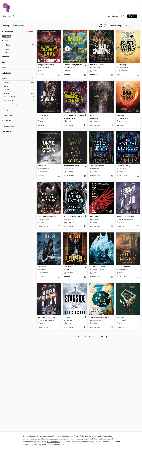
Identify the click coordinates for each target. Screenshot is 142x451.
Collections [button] (18, 16)
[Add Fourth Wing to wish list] (138, 75)
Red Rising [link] (94, 216)
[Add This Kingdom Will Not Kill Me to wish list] (111, 327)
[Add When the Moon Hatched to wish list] (85, 226)
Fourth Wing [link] (121, 65)
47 (102, 336)
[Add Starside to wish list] (85, 327)
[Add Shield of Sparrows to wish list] (111, 75)
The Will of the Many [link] (124, 267)
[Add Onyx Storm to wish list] (58, 176)
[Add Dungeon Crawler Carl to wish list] (58, 75)
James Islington (123, 270)
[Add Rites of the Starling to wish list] (58, 125)
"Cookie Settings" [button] (53, 442)
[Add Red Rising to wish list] (111, 226)
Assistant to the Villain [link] (125, 216)
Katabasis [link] (120, 317)
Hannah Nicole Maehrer (126, 219)
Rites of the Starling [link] (45, 115)
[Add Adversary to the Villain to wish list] (58, 327)
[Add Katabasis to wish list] (138, 327)
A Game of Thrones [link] (97, 267)
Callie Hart (42, 270)
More (17, 105)
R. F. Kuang (122, 320)
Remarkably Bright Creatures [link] (74, 65)
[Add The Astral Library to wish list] (111, 176)
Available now (8, 53)
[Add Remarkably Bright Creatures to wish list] (85, 75)
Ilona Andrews (96, 320)
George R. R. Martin (98, 270)
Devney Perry (96, 68)
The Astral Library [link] (97, 166)
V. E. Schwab (70, 168)
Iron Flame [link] (121, 115)
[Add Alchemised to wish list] (111, 125)
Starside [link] (67, 317)
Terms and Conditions (61, 436)
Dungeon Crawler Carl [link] (46, 65)
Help (135, 3)
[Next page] (106, 336)
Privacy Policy (79, 436)
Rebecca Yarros (123, 68)
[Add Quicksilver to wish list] (58, 277)
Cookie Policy (58, 444)
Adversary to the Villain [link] (46, 317)
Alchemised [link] (94, 115)
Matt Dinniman (44, 68)
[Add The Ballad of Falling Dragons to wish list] (58, 226)
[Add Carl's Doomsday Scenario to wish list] (85, 125)
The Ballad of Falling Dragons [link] (48, 216)
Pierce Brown (96, 219)
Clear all (30, 31)
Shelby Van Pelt (71, 68)
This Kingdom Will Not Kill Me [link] (100, 317)
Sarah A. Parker (44, 219)
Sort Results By (115, 26)
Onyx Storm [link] (42, 166)
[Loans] (122, 16)
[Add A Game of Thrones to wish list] (111, 277)
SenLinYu (95, 118)
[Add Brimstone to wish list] (85, 277)
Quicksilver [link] (42, 267)
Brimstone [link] (68, 267)
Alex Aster (69, 320)
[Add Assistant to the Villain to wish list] (138, 226)
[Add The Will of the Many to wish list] (138, 277)
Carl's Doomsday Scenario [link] (74, 115)
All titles (6, 49)
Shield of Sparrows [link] (97, 65)
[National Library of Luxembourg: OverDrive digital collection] (6, 7)
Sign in (132, 16)
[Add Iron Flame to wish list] (138, 125)
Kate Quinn (95, 168)
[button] (112, 16)
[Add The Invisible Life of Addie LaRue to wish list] (85, 176)
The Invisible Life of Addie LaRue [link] (74, 166)
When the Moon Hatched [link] (73, 216)
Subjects (6, 16)
